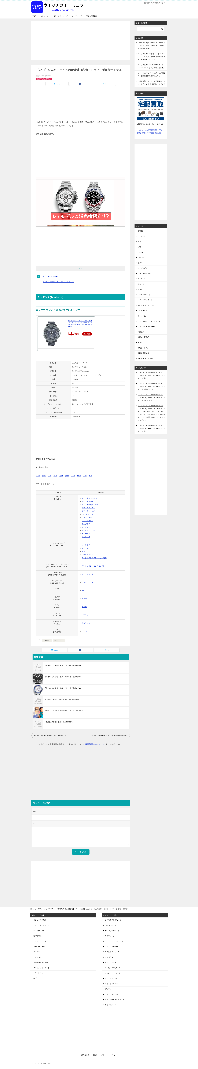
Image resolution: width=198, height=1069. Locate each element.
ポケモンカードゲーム (146, 305)
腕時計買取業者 (143, 353)
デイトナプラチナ (88, 508)
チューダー (142, 284)
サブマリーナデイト (112, 931)
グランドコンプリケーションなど (94, 558)
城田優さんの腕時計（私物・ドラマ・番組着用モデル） (110, 735)
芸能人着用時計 (92, 16)
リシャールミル (87, 582)
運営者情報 (85, 1055)
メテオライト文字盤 (40, 962)
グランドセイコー (144, 273)
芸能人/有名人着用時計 (44, 79)
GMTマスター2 (87, 514)
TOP (34, 16)
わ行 (90, 476)
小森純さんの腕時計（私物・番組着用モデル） (59, 722)
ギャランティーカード (41, 968)
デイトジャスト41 (111, 994)
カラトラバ (86, 551)
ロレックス (44, 16)
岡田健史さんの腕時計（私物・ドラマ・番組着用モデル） (63, 677)
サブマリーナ (87, 517)
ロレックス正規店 (39, 920)
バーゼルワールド (144, 295)
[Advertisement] (81, 39)
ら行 (85, 476)
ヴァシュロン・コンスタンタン (93, 566)
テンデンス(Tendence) (49, 276)
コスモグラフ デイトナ (113, 920)
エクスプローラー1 (112, 946)
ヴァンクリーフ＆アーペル (147, 326)
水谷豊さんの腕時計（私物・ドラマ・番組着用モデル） (51, 735)
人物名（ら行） (59, 640)
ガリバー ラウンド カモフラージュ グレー (58, 282)
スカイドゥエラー (88, 530)
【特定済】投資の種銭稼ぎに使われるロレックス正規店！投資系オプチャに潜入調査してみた (151, 45)
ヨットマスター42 (113, 973)
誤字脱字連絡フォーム (94, 744)
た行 (55, 476)
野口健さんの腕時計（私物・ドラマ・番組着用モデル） (62, 699)
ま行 (73, 476)
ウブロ (84, 607)
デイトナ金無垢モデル (90, 505)
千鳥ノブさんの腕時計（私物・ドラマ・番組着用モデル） (63, 688)
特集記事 (141, 332)
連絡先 (95, 1055)
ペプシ (35, 978)
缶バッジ (141, 342)
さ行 (49, 476)
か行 (44, 476)
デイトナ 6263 (87, 501)
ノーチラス (86, 545)
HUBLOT (141, 242)
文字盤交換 (37, 936)
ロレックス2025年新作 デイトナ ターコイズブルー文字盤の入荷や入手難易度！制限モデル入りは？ (151, 56)
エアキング (86, 527)
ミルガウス (86, 524)
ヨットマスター (87, 521)
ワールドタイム (87, 555)
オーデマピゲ (77, 16)
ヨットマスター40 (113, 968)
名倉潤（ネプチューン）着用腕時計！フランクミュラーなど (64, 710)
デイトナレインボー (89, 511)
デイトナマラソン (39, 931)
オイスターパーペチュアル (114, 1000)
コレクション (142, 279)
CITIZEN (141, 231)
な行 (61, 476)
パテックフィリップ (60, 16)
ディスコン (37, 957)
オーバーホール (39, 946)
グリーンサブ (38, 973)
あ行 (38, 476)
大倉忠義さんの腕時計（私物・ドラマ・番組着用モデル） (63, 665)
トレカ (140, 289)
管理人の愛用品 (143, 337)
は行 (67, 476)
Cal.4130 (36, 952)
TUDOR (140, 252)
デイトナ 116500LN (89, 498)
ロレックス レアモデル (42, 925)
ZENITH (141, 257)
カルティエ (86, 623)
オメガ (84, 599)
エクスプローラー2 (112, 952)
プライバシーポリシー (109, 1055)
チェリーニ (86, 537)
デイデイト (86, 533)
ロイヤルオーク (87, 574)
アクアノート (87, 548)
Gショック (141, 236)
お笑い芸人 (47, 640)
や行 (79, 476)
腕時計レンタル (143, 348)
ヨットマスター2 (111, 978)
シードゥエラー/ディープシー (115, 941)
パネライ (85, 615)
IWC (83, 590)
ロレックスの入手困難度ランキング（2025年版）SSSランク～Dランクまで (151, 375)
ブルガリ (85, 631)
